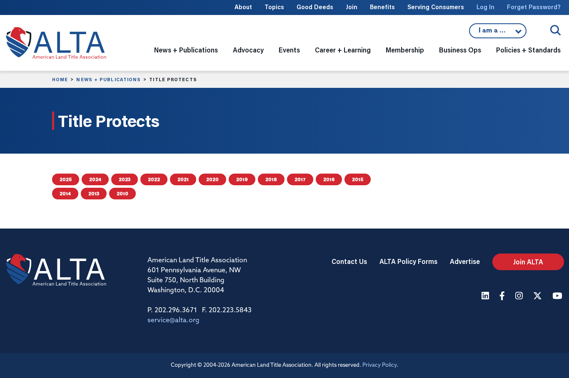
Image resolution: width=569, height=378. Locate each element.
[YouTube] (558, 296)
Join (351, 7)
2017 (300, 179)
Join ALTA (528, 261)
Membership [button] (405, 49)
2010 (122, 193)
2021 (183, 179)
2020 (212, 179)
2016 (328, 179)
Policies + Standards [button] (528, 49)
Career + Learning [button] (343, 49)
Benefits (382, 7)
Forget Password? (534, 7)
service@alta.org (173, 320)
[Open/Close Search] (555, 30)
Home (60, 79)
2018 (271, 179)
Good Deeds (315, 7)
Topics (274, 7)
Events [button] (289, 49)
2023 (124, 179)
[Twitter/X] (538, 296)
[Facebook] (503, 296)
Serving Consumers (435, 7)
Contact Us (349, 261)
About (243, 7)
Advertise (465, 261)
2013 (93, 193)
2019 (242, 179)
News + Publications (108, 79)
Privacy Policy (379, 365)
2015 (357, 179)
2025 (66, 179)
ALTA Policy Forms (408, 261)
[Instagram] (520, 296)
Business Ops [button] (460, 49)
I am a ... (493, 32)
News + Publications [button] (186, 49)
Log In (485, 7)
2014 (65, 193)
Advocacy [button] (248, 49)
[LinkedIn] (486, 296)
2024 (95, 179)
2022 (154, 179)
